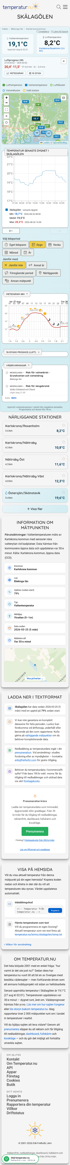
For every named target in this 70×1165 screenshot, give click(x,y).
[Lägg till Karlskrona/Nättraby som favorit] (63, 441)
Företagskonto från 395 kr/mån (39, 840)
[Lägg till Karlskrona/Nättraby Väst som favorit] (63, 475)
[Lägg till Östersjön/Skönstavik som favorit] (63, 492)
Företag (13, 1076)
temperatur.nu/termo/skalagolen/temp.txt (38, 934)
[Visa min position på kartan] (6, 122)
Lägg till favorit (61, 31)
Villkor (12, 1109)
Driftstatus (15, 1113)
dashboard (32, 1033)
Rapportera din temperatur (29, 1104)
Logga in (14, 1096)
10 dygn (36, 73)
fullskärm (45, 1033)
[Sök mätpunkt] (59, 7)
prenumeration (23, 752)
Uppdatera (44, 31)
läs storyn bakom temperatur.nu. (29, 1009)
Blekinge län (17, 29)
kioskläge (9, 1038)
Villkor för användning (18, 944)
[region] (35, 319)
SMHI (13, 398)
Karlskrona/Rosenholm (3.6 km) (52, 49)
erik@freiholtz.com (25, 760)
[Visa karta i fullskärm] (6, 109)
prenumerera (11, 1029)
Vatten (5, 29)
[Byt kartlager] (63, 98)
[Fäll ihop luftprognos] (64, 61)
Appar (12, 1072)
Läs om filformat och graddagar (35, 849)
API (10, 1068)
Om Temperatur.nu (22, 1063)
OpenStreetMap (60, 142)
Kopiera (55, 910)
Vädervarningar (18, 365)
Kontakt (13, 1059)
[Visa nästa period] (59, 231)
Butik (11, 1085)
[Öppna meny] (65, 7)
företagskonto (32, 781)
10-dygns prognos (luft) (22, 352)
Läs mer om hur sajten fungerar (45, 1004)
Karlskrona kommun (36, 29)
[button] (38, 125)
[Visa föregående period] (11, 231)
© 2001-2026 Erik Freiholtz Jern (35, 1143)
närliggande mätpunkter (38, 735)
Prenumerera (35, 831)
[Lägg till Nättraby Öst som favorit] (63, 458)
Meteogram (16, 73)
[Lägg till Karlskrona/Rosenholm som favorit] (63, 425)
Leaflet (45, 142)
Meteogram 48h (17, 294)
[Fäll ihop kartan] (6, 116)
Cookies (13, 1080)
